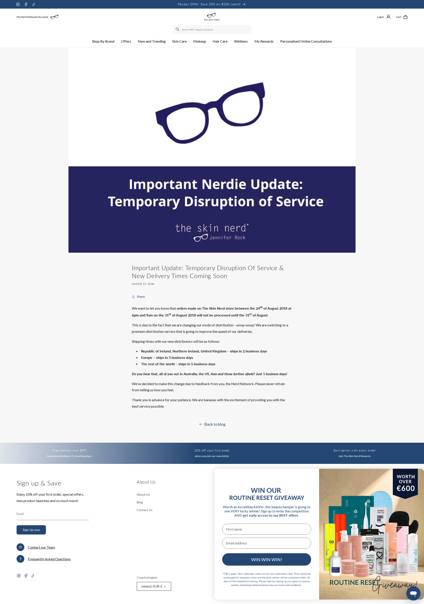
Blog (140, 502)
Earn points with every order (354, 450)
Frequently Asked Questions (49, 559)
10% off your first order (212, 450)
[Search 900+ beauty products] (178, 29)
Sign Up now (31, 530)
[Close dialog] (413, 477)
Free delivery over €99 (69, 450)
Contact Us (145, 510)
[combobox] (212, 29)
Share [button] (141, 296)
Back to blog (214, 424)
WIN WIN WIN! (266, 559)
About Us (143, 494)
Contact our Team (41, 547)
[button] (103, 41)
